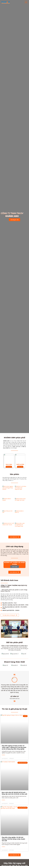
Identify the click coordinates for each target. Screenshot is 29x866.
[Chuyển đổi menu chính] (26, 2)
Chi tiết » (3, 755)
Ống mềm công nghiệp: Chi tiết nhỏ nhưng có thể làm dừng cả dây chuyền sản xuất (13, 839)
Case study (14, 566)
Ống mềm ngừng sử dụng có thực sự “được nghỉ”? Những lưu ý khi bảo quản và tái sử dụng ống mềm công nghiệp (14, 747)
